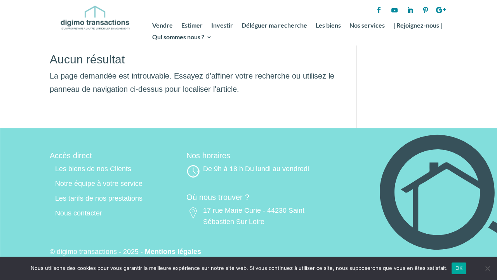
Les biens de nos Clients (93, 169)
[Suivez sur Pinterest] (425, 10)
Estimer (192, 26)
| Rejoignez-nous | (417, 26)
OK (459, 268)
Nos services (367, 26)
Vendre (162, 26)
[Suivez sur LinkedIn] (410, 10)
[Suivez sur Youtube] (394, 10)
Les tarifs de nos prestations (98, 198)
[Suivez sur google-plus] (441, 10)
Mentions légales (173, 252)
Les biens (328, 26)
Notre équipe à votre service (98, 183)
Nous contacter (78, 213)
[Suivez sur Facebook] (379, 10)
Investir (222, 26)
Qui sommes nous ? (178, 37)
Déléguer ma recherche (274, 26)
